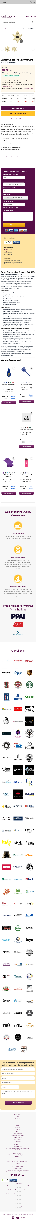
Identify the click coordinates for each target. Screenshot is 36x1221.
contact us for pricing (7, 86)
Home (17, 1125)
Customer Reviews (17, 1137)
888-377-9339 (19, 1166)
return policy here (13, 264)
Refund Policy (25, 1214)
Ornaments (20, 157)
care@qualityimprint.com (10, 251)
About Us (17, 1127)
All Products (17, 1122)
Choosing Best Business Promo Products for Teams (18, 1198)
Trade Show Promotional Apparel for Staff (18, 1206)
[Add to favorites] (14, 368)
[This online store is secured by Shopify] (8, 242)
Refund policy (17, 1141)
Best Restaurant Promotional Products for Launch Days (18, 1185)
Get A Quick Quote (8, 402)
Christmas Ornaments (11, 157)
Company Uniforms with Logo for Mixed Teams (18, 1202)
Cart (34, 2)
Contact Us (17, 1129)
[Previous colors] (2, 49)
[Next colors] (33, 49)
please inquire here (28, 88)
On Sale (17, 1116)
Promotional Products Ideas (17, 1135)
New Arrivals (17, 1120)
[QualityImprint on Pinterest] (19, 1175)
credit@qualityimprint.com (23, 1170)
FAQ (17, 1131)
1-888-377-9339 (30, 16)
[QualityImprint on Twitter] (11, 1175)
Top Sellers (17, 1118)
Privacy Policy (17, 1214)
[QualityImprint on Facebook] (15, 1175)
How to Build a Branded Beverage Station (18, 1190)
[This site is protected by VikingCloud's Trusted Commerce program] (16, 242)
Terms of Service (17, 1139)
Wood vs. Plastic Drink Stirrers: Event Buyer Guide (18, 1194)
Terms (31, 1214)
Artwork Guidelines (17, 1133)
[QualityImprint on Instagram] (23, 1175)
